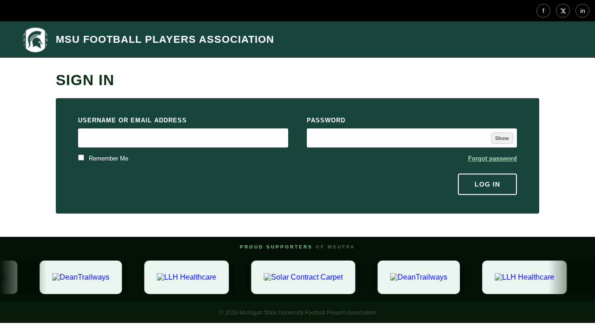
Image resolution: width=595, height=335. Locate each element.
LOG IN (487, 184)
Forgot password (492, 158)
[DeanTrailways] (80, 277)
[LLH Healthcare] (185, 277)
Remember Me (107, 158)
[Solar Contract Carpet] (302, 277)
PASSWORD (326, 120)
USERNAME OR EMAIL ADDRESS (132, 120)
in (582, 10)
